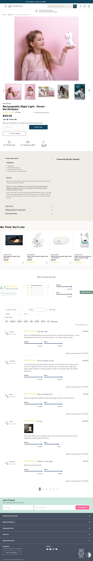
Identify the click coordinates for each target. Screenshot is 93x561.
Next (90, 11)
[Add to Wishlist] (23, 263)
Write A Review (86, 292)
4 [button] (49, 489)
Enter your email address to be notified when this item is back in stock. (22, 123)
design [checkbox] (19, 321)
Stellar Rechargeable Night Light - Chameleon (61, 257)
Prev (3, 11)
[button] (37, 286)
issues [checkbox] (43, 321)
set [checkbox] (48, 321)
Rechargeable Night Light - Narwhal (12, 257)
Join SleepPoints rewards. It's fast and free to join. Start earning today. (46, 2)
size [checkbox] (6, 321)
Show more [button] (54, 321)
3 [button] (46, 489)
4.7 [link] (12, 112)
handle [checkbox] (37, 321)
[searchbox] (16, 309)
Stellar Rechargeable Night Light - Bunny (37, 257)
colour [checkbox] (26, 321)
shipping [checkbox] (12, 321)
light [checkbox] (31, 321)
